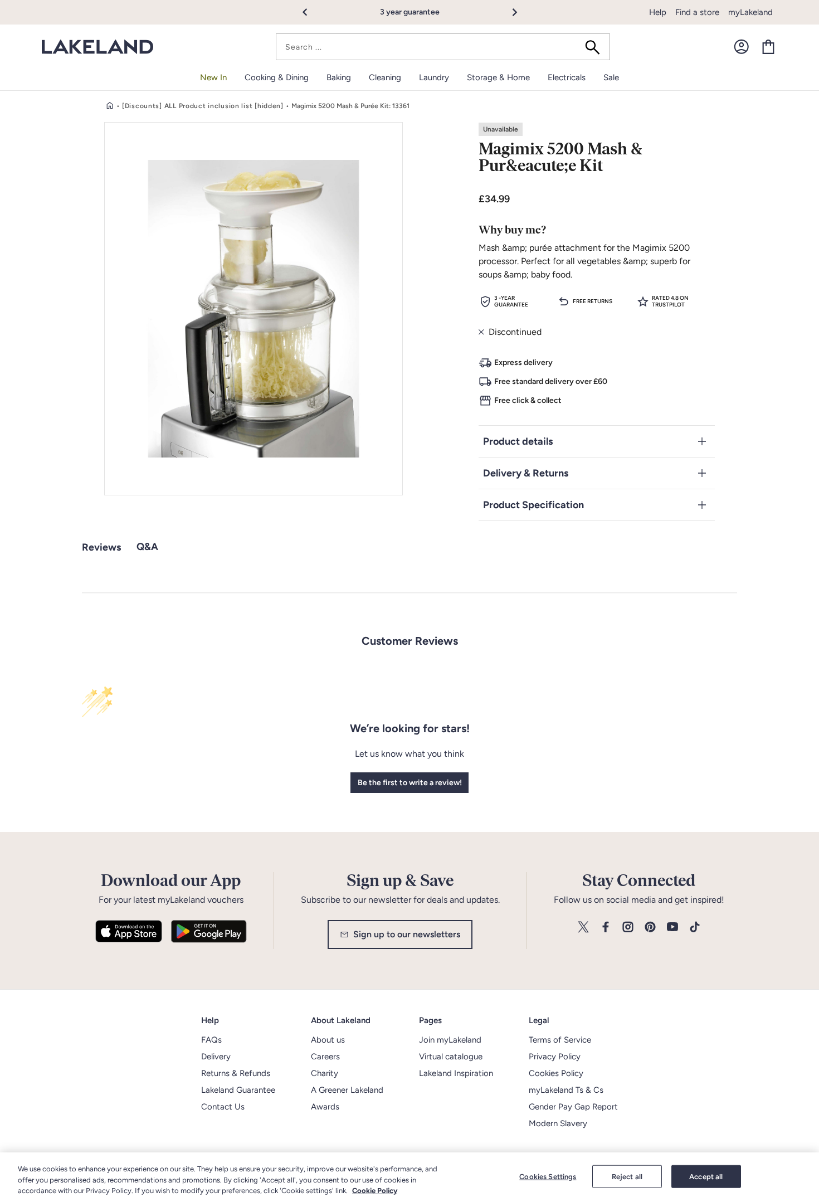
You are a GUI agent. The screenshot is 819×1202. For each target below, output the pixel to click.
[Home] (109, 106)
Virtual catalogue (450, 1057)
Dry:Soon (434, 12)
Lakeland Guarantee (238, 1090)
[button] (311, 12)
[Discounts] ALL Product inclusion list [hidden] (203, 106)
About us (328, 1040)
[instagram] (628, 927)
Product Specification (533, 505)
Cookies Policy (556, 1073)
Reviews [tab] (101, 547)
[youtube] (672, 927)
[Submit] (596, 47)
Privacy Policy (555, 1057)
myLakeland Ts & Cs (566, 1090)
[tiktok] (694, 927)
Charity (324, 1073)
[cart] (768, 47)
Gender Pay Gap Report (573, 1107)
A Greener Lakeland (347, 1090)
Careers (325, 1057)
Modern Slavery (558, 1123)
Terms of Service (560, 1040)
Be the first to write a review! (410, 782)
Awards (325, 1107)
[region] (409, 1177)
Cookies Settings (547, 1176)
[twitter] (583, 927)
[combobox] (443, 46)
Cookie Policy (374, 1190)
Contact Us (223, 1107)
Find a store (697, 12)
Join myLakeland (450, 1040)
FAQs (211, 1040)
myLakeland (750, 12)
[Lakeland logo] (97, 47)
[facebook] (605, 927)
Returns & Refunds (235, 1073)
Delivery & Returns (525, 473)
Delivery (216, 1057)
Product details (518, 441)
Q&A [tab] (147, 547)
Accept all (706, 1176)
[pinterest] (650, 927)
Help (657, 12)
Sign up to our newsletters (406, 934)
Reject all (627, 1176)
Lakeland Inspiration (456, 1073)
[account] (741, 47)
